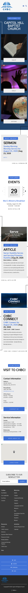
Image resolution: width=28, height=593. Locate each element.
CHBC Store (4, 546)
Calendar (16, 529)
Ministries (16, 490)
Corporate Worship (18, 498)
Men (15, 511)
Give (2, 550)
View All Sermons (18, 163)
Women (16, 520)
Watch (5, 157)
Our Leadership (5, 495)
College (16, 495)
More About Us (14, 438)
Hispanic (16, 503)
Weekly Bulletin (4, 539)
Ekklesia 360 (14, 590)
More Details (13, 209)
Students (16, 517)
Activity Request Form (19, 526)
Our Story (3, 498)
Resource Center (5, 537)
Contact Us (14, 409)
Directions (14, 462)
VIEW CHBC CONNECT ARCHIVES (14, 351)
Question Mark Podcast (6, 534)
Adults (15, 492)
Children (16, 500)
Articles (3, 526)
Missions (16, 508)
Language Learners (18, 505)
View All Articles (7, 280)
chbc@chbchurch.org (9, 391)
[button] (14, 452)
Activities (16, 524)
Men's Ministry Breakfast (14, 201)
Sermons (3, 532)
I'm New (3, 490)
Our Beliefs (3, 492)
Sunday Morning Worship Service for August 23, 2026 (12, 149)
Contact (3, 500)
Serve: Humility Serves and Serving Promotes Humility (13, 255)
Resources (4, 524)
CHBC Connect (4, 529)
